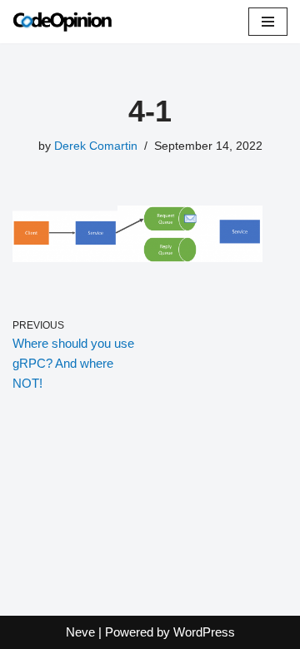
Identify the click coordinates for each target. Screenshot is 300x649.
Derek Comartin (96, 146)
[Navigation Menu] (268, 21)
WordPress (204, 632)
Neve (80, 632)
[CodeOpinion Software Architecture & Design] (62, 22)
